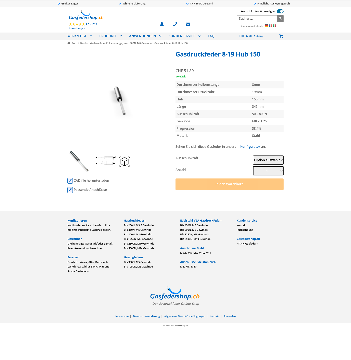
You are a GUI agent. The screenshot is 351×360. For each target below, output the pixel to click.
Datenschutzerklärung (146, 316)
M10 (201, 253)
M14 (208, 253)
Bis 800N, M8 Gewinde (137, 234)
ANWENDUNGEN (142, 36)
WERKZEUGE (77, 36)
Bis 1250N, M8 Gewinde (138, 239)
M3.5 (183, 253)
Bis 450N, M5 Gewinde (137, 230)
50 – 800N (259, 114)
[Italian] (274, 25)
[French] (270, 25)
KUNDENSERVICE (182, 36)
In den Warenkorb (230, 184)
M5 (190, 253)
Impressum (122, 316)
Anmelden (230, 316)
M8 (195, 253)
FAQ (211, 36)
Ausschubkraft (187, 158)
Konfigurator (250, 146)
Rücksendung (245, 230)
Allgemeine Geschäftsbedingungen (184, 316)
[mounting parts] (70, 190)
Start (74, 43)
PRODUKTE (108, 36)
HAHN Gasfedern (247, 243)
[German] (266, 25)
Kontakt (242, 225)
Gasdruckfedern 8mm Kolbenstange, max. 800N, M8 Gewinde (116, 43)
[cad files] (70, 181)
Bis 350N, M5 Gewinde (137, 262)
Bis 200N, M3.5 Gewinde (139, 225)
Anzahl (181, 169)
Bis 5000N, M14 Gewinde (139, 248)
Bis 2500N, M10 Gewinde (139, 243)
